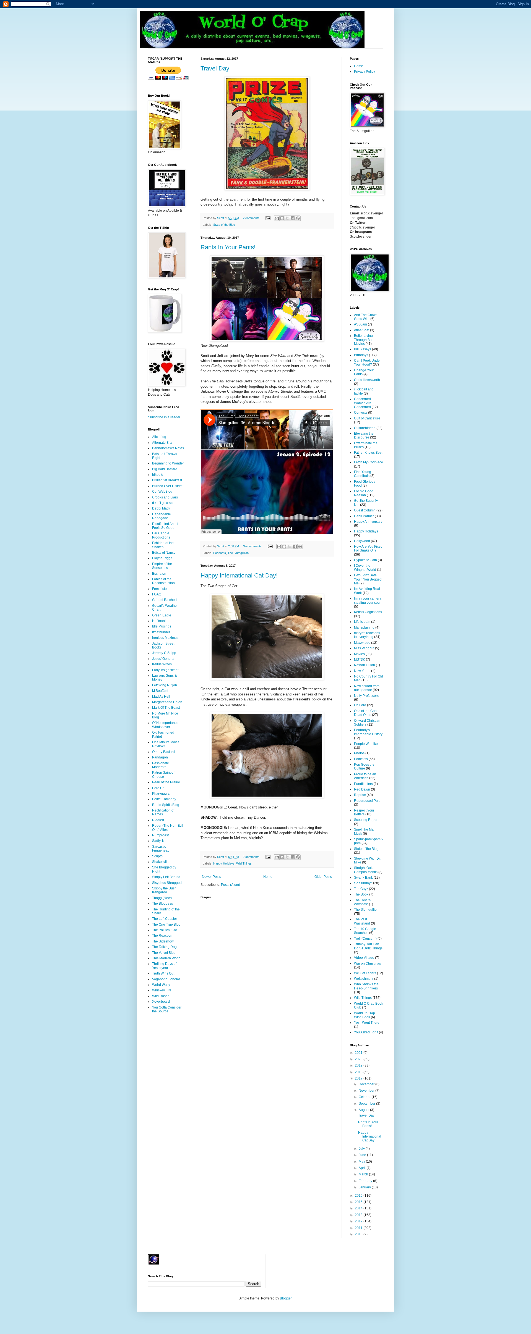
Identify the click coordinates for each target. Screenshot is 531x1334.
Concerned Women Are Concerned (362, 403)
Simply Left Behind (166, 877)
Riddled (158, 820)
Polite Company (164, 799)
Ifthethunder (161, 632)
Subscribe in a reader (164, 417)
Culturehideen (365, 428)
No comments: (253, 546)
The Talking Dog (164, 947)
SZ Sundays (363, 883)
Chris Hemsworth (367, 380)
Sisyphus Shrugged (167, 883)
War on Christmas (367, 963)
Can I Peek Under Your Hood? (367, 362)
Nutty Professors (366, 696)
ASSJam (360, 324)
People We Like (366, 744)
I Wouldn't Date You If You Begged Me (368, 579)
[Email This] (277, 218)
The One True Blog (166, 924)
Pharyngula (161, 793)
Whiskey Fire (161, 990)
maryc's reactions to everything (367, 635)
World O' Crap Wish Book (364, 1015)
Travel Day (215, 68)
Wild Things (244, 863)
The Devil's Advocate (362, 902)
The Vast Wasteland (362, 921)
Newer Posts (211, 877)
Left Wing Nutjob (164, 685)
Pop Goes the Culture (364, 766)
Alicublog (159, 437)
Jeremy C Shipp (164, 653)
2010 (359, 1234)
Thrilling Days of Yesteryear (164, 966)
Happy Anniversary (368, 522)
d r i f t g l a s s (162, 503)
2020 (359, 1059)
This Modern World (166, 958)
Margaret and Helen (167, 702)
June (363, 1155)
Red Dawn (362, 789)
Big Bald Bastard (164, 469)
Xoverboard (161, 1002)
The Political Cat (164, 930)
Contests (360, 412)
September (367, 1103)
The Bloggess (162, 903)
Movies (359, 654)
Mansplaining (364, 627)
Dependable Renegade (161, 516)
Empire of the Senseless (162, 566)
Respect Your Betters (364, 812)
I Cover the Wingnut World (365, 567)
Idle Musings (161, 626)
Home (267, 877)
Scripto (157, 856)
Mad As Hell (161, 696)
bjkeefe (157, 475)
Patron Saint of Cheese (163, 774)
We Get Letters (365, 973)
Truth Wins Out (163, 973)
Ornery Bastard (163, 752)
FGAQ (156, 594)
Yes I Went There (366, 1023)
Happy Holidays (224, 863)
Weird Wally (161, 985)
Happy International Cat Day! (239, 575)
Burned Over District (167, 486)
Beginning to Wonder (168, 463)
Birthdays (361, 355)
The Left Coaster (164, 919)
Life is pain (362, 622)
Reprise (360, 795)
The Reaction (162, 936)
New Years (362, 671)
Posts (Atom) (230, 885)
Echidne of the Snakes (163, 545)
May (362, 1162)
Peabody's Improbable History (368, 732)
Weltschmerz (363, 979)
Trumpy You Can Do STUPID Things (368, 946)
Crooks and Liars (165, 497)
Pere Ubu (159, 788)
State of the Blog (224, 224)
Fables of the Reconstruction (163, 581)
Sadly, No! (159, 841)
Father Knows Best (368, 453)
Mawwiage (362, 643)
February (366, 1181)
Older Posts (323, 877)
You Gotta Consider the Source (166, 1009)
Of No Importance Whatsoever (165, 725)
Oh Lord (360, 705)
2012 (359, 1221)
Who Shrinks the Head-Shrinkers (366, 986)
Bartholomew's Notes (168, 448)
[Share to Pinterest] (298, 218)
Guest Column (365, 510)
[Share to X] (287, 218)
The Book (361, 894)
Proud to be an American (365, 776)
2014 (359, 1208)
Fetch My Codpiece (368, 462)
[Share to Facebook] (292, 218)
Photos (359, 753)
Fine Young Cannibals (362, 474)
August (364, 1110)
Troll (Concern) (365, 939)
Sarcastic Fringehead (161, 848)
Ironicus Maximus (165, 638)
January (365, 1187)
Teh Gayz (361, 889)
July (362, 1149)
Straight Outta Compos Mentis (366, 870)
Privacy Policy (364, 71)
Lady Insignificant (165, 670)
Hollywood (362, 541)
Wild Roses (160, 996)
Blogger (285, 1298)
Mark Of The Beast (166, 708)
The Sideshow (163, 941)
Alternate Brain (163, 443)
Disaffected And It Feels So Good (165, 526)
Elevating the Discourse (364, 435)
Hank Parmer (364, 516)
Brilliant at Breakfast (167, 480)
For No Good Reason (363, 493)
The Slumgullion (238, 553)
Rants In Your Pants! (228, 247)
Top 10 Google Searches (365, 931)
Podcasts (219, 553)
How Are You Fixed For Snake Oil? (368, 548)
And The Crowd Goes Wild (366, 317)
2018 (359, 1072)
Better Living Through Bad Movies (364, 340)
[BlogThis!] (282, 218)
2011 (359, 1228)
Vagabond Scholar (166, 979)
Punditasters (363, 784)
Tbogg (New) (162, 898)
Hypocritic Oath (365, 560)
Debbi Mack (161, 508)
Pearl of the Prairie (166, 782)
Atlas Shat (361, 330)
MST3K (359, 659)
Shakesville (161, 862)
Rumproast (160, 835)
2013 (359, 1215)
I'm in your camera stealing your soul (367, 600)
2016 (359, 1196)
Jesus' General (163, 659)
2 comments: (252, 218)
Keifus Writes (162, 664)
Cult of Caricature (367, 418)
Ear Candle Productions (161, 535)
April (362, 1168)
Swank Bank (363, 877)
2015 (359, 1202)
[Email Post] (267, 218)
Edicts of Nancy (163, 553)
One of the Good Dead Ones (366, 713)
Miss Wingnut (364, 648)
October (365, 1097)
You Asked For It (366, 1032)
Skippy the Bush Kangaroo (164, 890)
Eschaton (159, 574)
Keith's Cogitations (368, 612)
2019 (359, 1065)
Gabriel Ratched (164, 600)
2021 (359, 1053)
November (367, 1091)
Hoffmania (160, 621)
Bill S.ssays (362, 349)
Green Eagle (161, 615)
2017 (359, 1078)
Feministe (159, 589)
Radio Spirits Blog (165, 805)
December (367, 1084)
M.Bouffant (160, 691)
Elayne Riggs (162, 558)
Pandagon (160, 757)
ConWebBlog (162, 491)
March (364, 1174)
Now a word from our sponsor (366, 688)
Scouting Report (366, 820)
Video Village (364, 958)
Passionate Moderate (160, 765)
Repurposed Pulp (367, 801)
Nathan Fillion (364, 665)
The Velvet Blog (164, 953)
